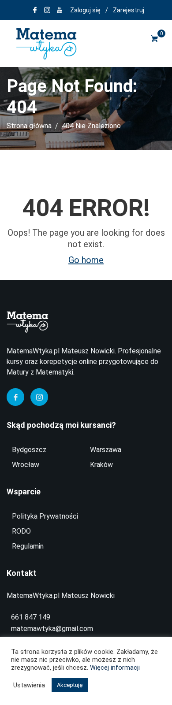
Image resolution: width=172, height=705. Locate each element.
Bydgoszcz (29, 449)
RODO (21, 531)
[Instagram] (39, 397)
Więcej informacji (115, 668)
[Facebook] (15, 397)
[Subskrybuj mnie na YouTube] (59, 10)
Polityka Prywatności (45, 516)
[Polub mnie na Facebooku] (35, 10)
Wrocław (25, 464)
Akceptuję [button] (69, 685)
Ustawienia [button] (29, 685)
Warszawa (105, 449)
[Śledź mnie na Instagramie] (47, 10)
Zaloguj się (85, 10)
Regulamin (28, 546)
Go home (86, 260)
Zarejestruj (128, 10)
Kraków (101, 464)
